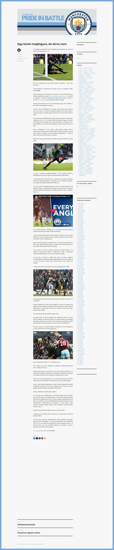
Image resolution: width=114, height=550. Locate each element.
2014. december (81, 300)
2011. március (81, 361)
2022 (80, 73)
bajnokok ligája (82, 80)
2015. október (81, 286)
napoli (80, 135)
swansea (89, 154)
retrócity (81, 147)
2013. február (80, 329)
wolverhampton (88, 170)
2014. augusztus (81, 306)
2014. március (81, 311)
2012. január (80, 347)
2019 (85, 70)
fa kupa (80, 103)
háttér (90, 110)
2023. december (81, 210)
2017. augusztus (81, 258)
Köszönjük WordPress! (39, 544)
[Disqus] (45, 465)
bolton (80, 89)
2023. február (80, 214)
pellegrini (81, 140)
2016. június (80, 276)
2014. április (80, 310)
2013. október (80, 318)
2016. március (81, 281)
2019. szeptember (81, 239)
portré (87, 140)
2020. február (80, 232)
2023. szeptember (81, 211)
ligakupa (81, 121)
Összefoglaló (20, 56)
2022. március (81, 219)
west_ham (89, 168)
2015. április (80, 294)
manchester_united (83, 128)
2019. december (81, 235)
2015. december (81, 285)
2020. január (80, 233)
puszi (49, 362)
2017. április (80, 262)
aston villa (81, 77)
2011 (80, 68)
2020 (91, 70)
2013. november (81, 317)
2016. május (80, 278)
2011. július (80, 356)
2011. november (81, 350)
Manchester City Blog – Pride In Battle (25, 544)
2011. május (80, 358)
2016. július (80, 275)
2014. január (80, 314)
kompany (90, 114)
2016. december (81, 268)
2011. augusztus (81, 354)
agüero (92, 73)
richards (88, 147)
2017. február (80, 265)
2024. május (80, 206)
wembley (87, 166)
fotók (80, 107)
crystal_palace (82, 94)
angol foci (81, 75)
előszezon (87, 96)
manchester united (83, 126)
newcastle (92, 135)
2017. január (80, 267)
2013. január (80, 331)
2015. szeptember (81, 287)
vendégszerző (90, 159)
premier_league (20, 61)
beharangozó (82, 87)
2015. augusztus (81, 289)
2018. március (81, 249)
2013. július (80, 322)
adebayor (86, 73)
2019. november (81, 236)
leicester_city (82, 119)
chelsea (93, 89)
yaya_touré (81, 172)
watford (81, 166)
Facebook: (80, 44)
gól (80, 110)
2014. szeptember (81, 304)
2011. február (80, 363)
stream (93, 152)
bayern (88, 84)
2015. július (80, 290)
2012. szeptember (81, 336)
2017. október (81, 256)
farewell (87, 103)
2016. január (80, 283)
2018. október (81, 246)
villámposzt (87, 161)
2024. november (81, 204)
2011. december (81, 349)
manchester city (24, 58)
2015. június (80, 292)
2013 (90, 68)
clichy (80, 91)
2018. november (81, 244)
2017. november (81, 254)
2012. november (81, 333)
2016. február (80, 282)
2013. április (80, 326)
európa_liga (81, 101)
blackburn (90, 87)
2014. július (80, 307)
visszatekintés (82, 163)
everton (89, 101)
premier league (82, 142)
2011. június (80, 357)
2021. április (80, 224)
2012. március (81, 344)
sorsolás (81, 149)
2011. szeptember (81, 353)
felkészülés (88, 105)
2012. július (80, 339)
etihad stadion (82, 98)
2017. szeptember (81, 257)
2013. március (81, 328)
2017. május (80, 261)
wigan (80, 170)
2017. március (81, 264)
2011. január (80, 364)
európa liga (90, 98)
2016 (80, 70)
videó (80, 161)
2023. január (80, 215)
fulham (86, 107)
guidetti (92, 107)
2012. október (81, 335)
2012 (85, 68)
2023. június (80, 212)
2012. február (80, 346)
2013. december (81, 315)
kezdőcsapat (82, 114)
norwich (90, 138)
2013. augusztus (81, 321)
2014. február (80, 313)
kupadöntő (81, 117)
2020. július (80, 226)
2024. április (80, 207)
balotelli (91, 82)
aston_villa (89, 77)
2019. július (80, 240)
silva (94, 147)
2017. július (80, 260)
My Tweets (79, 58)
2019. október (81, 237)
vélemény (90, 163)
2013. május (80, 325)
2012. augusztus (81, 338)
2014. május (80, 308)
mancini (92, 128)
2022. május (80, 217)
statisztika (81, 152)
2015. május (80, 293)
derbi (90, 94)
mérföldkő (90, 133)
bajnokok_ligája (82, 82)
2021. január (80, 225)
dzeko (80, 96)
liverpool (88, 121)
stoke (88, 152)
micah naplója (82, 133)
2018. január (80, 251)
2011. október (80, 351)
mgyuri (19, 52)
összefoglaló (20, 59)
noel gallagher (82, 138)
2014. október (81, 303)
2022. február (80, 221)
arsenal (88, 75)
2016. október (81, 271)
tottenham (81, 156)
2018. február (80, 250)
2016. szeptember (81, 272)
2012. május (80, 342)
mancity (81, 131)
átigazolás (89, 172)
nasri (86, 135)
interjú (86, 112)
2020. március (81, 231)
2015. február (80, 297)
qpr (90, 145)
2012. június (80, 340)
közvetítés (89, 117)
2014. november (81, 301)
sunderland (81, 154)
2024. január (80, 208)
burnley (19, 58)
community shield (89, 91)
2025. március (81, 203)
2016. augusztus (81, 274)
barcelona (81, 84)
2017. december (81, 253)
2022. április (80, 218)
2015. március (81, 296)
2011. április (80, 360)
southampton (89, 149)
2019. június (80, 242)
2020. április (80, 229)
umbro (93, 156)
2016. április (80, 279)
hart (85, 110)
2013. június (80, 324)
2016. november (81, 269)
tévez (88, 156)
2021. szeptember (81, 222)
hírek (80, 112)
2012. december (81, 332)
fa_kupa (81, 105)
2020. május (80, 228)
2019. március (81, 243)
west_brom (81, 168)
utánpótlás (81, 159)
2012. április (80, 343)
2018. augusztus (81, 247)
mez (87, 131)
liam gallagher (91, 119)
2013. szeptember (81, 319)
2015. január (80, 299)
